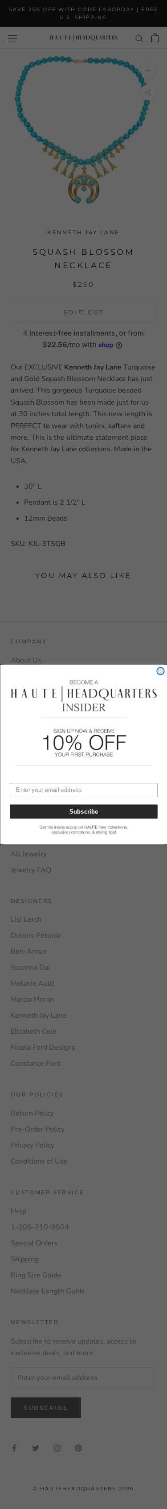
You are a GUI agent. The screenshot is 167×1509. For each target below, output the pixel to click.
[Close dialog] (160, 671)
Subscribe (83, 811)
